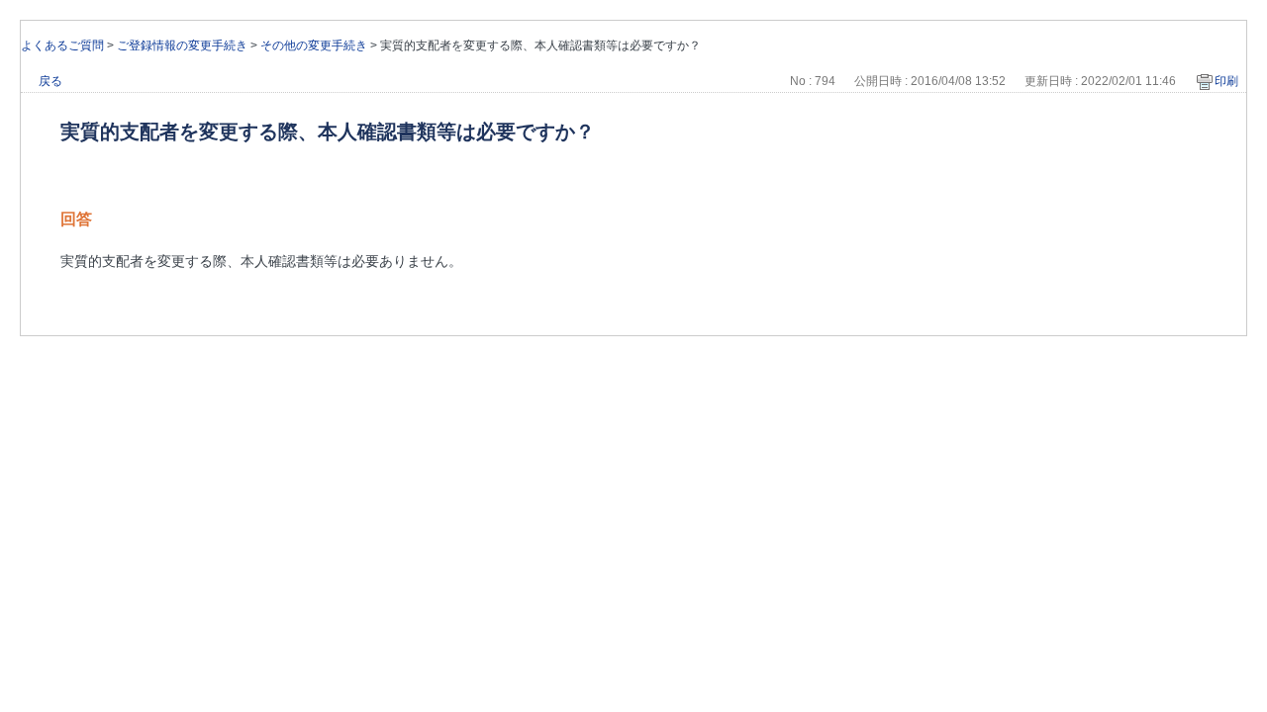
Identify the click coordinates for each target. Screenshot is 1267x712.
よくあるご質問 (62, 45)
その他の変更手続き (313, 45)
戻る (50, 81)
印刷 (1226, 81)
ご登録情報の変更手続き (182, 45)
